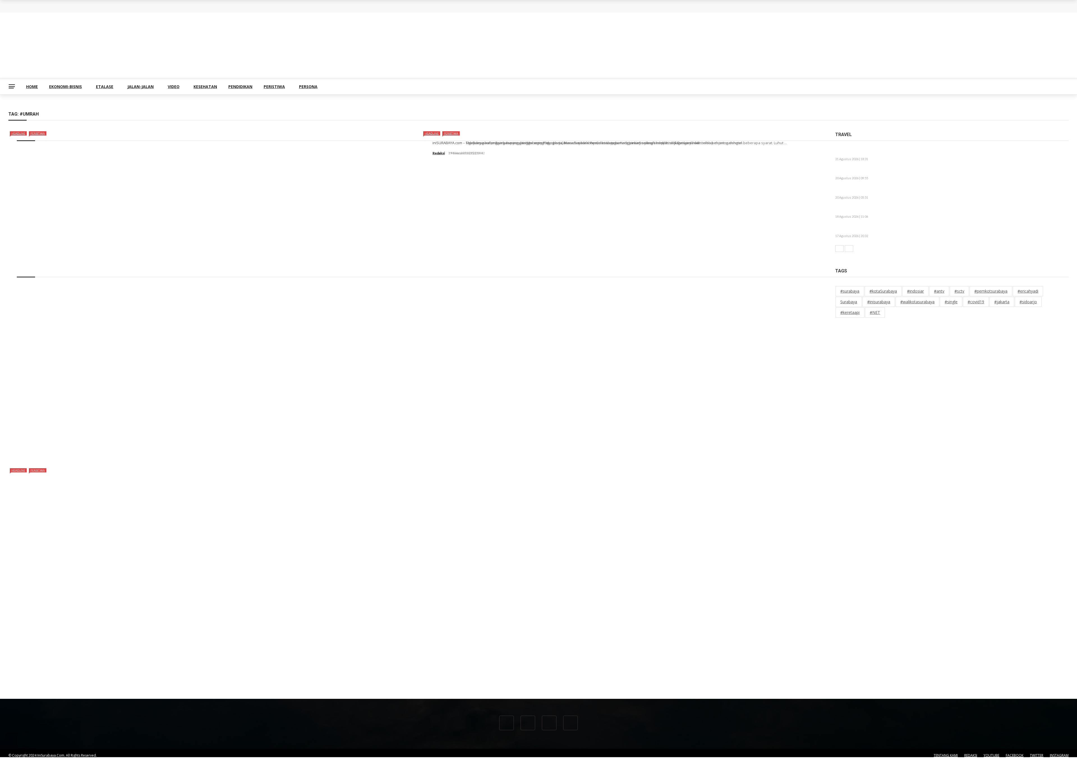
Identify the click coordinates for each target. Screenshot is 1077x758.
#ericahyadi (1028, 291)
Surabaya (848, 301)
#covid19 (976, 301)
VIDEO (174, 86)
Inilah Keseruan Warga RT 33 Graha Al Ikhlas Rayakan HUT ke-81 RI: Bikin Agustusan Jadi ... (926, 209)
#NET (875, 312)
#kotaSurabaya (883, 291)
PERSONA (308, 86)
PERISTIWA (274, 86)
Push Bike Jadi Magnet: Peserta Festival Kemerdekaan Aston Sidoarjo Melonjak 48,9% (921, 190)
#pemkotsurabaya (990, 291)
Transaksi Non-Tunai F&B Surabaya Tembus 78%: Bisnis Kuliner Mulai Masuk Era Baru (98, 10)
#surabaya (849, 291)
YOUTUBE (991, 755)
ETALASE (104, 86)
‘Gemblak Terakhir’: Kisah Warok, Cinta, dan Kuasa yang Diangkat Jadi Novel (911, 228)
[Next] (849, 248)
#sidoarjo (1028, 301)
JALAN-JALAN (140, 86)
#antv (939, 291)
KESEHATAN (205, 86)
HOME (32, 86)
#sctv (959, 291)
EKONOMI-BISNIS (65, 86)
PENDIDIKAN (240, 86)
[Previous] (839, 248)
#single (951, 301)
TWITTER (1036, 755)
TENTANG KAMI (946, 755)
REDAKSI (970, 755)
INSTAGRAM (1059, 755)
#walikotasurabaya (917, 301)
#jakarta (1001, 301)
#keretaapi (850, 312)
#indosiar (915, 291)
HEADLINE (18, 133)
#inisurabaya (878, 301)
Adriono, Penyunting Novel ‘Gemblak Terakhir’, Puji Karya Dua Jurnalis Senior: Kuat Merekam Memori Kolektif (944, 171)
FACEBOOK (1014, 755)
